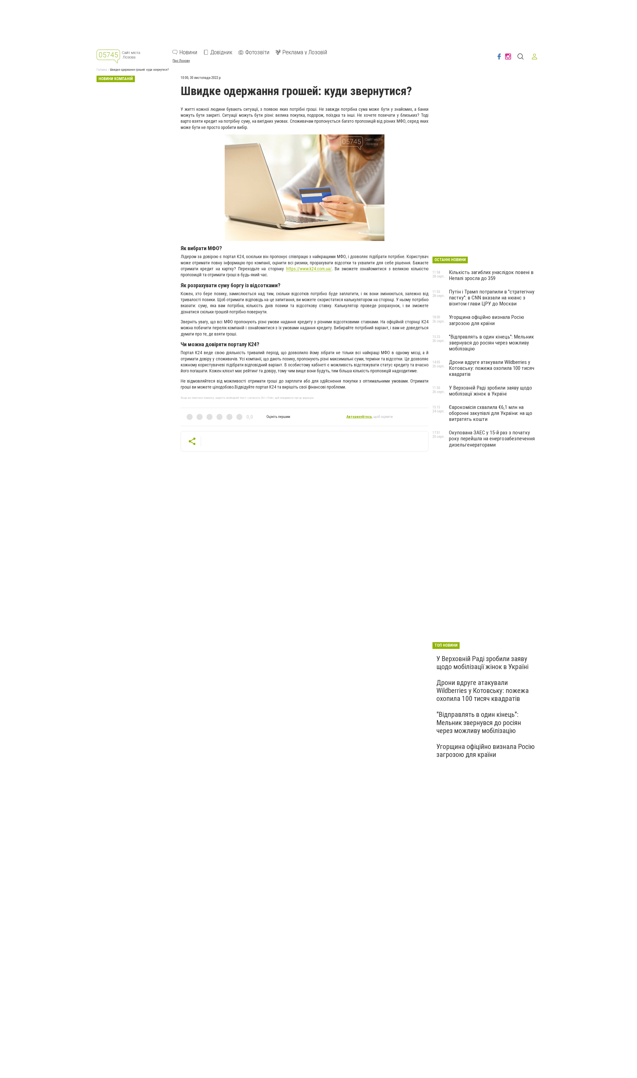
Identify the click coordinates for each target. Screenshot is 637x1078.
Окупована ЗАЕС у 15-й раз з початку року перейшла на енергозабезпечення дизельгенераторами (492, 439)
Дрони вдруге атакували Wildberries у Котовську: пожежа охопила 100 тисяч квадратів (491, 368)
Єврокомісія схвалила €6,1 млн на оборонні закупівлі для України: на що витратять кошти (490, 413)
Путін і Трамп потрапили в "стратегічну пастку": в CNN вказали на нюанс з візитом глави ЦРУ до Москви (491, 298)
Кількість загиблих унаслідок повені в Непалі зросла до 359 (491, 275)
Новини (188, 52)
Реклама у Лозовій (304, 52)
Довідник (221, 52)
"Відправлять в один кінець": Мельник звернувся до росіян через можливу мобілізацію (491, 343)
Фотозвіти (257, 52)
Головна (102, 69)
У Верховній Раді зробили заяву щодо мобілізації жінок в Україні (490, 391)
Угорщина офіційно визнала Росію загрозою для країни (486, 320)
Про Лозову (181, 61)
